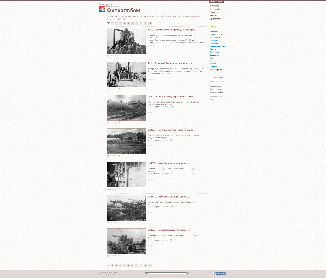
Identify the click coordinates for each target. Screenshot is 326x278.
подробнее (151, 45)
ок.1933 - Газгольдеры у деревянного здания (171, 96)
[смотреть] (126, 53)
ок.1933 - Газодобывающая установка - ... (169, 163)
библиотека (215, 12)
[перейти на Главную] (109, 6)
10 (145, 24)
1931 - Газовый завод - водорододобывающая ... (172, 29)
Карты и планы (216, 81)
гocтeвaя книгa (216, 97)
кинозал (213, 15)
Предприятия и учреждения (130, 16)
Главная (110, 16)
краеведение (215, 18)
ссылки (213, 100)
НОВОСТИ (214, 26)
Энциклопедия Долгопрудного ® (109, 274)
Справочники (215, 86)
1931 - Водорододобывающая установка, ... (170, 63)
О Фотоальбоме (216, 78)
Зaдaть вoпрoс (216, 1)
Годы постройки (216, 92)
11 (150, 24)
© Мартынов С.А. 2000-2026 (108, 272)
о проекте (214, 6)
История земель (216, 89)
